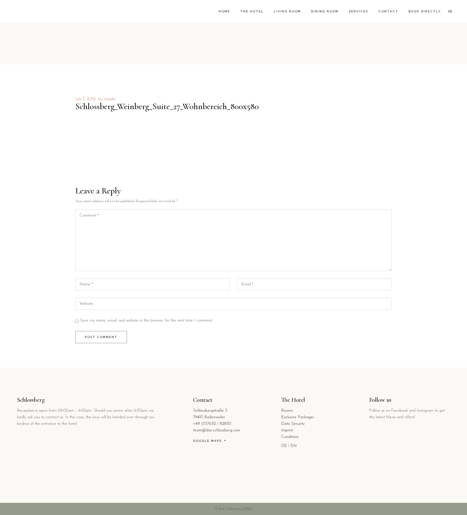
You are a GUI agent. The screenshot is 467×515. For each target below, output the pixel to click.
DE (284, 446)
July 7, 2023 (85, 99)
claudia (110, 99)
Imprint (287, 430)
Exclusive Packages (297, 417)
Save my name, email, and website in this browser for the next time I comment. (146, 320)
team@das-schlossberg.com (216, 430)
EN (294, 446)
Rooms (287, 411)
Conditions (290, 437)
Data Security (293, 424)
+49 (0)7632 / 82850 (212, 424)
